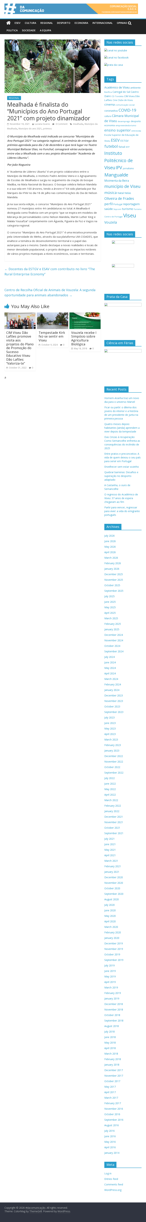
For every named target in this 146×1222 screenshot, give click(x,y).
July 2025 (109, 596)
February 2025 (112, 623)
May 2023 (110, 728)
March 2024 (111, 679)
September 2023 (113, 712)
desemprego (124, 121)
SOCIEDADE (29, 30)
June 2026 (110, 541)
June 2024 (110, 662)
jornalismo (128, 168)
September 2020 (113, 893)
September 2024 (113, 651)
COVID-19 (127, 110)
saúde (108, 209)
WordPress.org (112, 1190)
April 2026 (110, 552)
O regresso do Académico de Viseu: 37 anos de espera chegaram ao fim (121, 498)
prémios (47, 128)
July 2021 (109, 838)
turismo (127, 209)
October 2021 (112, 827)
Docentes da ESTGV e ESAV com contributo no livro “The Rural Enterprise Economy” (49, 271)
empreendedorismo (126, 125)
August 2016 (111, 1125)
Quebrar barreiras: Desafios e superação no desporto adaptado (121, 475)
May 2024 (110, 668)
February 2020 (112, 932)
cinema (109, 104)
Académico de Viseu (117, 87)
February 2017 (112, 1103)
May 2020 (110, 916)
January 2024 (111, 690)
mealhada (78, 123)
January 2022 (111, 811)
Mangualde (116, 175)
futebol (111, 146)
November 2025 (113, 579)
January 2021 (111, 871)
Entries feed (111, 1179)
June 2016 (110, 1136)
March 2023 (111, 739)
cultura (107, 116)
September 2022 (113, 772)
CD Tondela (117, 96)
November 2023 (113, 701)
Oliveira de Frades (119, 198)
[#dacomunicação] (8, 23)
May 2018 (110, 1042)
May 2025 (110, 607)
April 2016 (110, 1147)
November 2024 (113, 640)
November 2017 (113, 1075)
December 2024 (113, 635)
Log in (107, 1173)
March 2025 (111, 618)
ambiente (135, 87)
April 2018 (110, 1048)
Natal (121, 193)
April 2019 (110, 982)
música (110, 192)
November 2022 (113, 761)
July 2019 (109, 965)
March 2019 (111, 987)
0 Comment (61, 123)
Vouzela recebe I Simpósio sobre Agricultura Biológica (83, 338)
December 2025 (113, 574)
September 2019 (113, 960)
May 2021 (110, 849)
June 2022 (110, 783)
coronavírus (111, 110)
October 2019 (112, 954)
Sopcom (117, 209)
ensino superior (117, 130)
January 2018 (111, 1064)
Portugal (117, 204)
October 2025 (112, 585)
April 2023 (110, 734)
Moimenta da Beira (116, 181)
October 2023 (112, 706)
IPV (119, 167)
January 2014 (111, 1152)
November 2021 (113, 822)
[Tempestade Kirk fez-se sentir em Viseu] (52, 315)
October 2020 (112, 888)
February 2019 (112, 993)
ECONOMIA (81, 23)
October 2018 (112, 1015)
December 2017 (113, 1070)
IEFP (128, 147)
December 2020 (113, 877)
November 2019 (113, 949)
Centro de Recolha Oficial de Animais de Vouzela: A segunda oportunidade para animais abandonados (49, 292)
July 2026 (109, 535)
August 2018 (111, 1026)
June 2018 (110, 1037)
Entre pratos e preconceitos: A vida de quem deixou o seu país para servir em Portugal (122, 457)
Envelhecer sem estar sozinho (121, 466)
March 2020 (111, 927)
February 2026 (112, 563)
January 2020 (111, 938)
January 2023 (111, 750)
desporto (136, 121)
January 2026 (111, 568)
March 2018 (111, 1053)
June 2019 (110, 971)
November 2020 (113, 882)
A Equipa (45, 30)
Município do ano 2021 (30, 128)
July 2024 (109, 657)
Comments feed (113, 1184)
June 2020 (110, 910)
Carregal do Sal (121, 91)
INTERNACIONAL (102, 23)
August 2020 (111, 899)
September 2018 (113, 1020)
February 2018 (112, 1059)
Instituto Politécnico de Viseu (118, 160)
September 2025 (113, 590)
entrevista (136, 130)
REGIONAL (46, 23)
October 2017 (112, 1081)
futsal (122, 146)
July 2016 (109, 1130)
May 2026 (110, 546)
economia (109, 125)
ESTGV (124, 140)
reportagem (131, 204)
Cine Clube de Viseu (123, 100)
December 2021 (113, 816)
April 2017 (110, 1092)
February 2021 (112, 866)
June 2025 (110, 601)
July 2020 (109, 905)
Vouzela (110, 222)
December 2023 (113, 695)
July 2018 (109, 1031)
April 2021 (110, 855)
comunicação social (125, 104)
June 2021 (110, 844)
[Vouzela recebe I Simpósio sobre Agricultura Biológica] (85, 315)
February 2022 (112, 805)
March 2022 (111, 800)
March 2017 (111, 1097)
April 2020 (110, 921)
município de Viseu (122, 186)
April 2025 (110, 612)
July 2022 (109, 778)
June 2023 (110, 723)
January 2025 (111, 629)
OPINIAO (122, 23)
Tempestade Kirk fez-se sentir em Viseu (52, 336)
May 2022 (110, 789)
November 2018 (113, 1009)
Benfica (108, 92)
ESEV (17, 23)
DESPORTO (63, 23)
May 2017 (110, 1086)
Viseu (129, 215)
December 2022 (113, 756)
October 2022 (112, 767)
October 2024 (112, 646)
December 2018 (113, 1004)
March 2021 (111, 860)
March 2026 (111, 557)
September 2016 (113, 1119)
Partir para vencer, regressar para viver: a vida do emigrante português (122, 511)
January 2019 (111, 998)
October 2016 (112, 1114)
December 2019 (113, 943)
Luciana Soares (42, 123)
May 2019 (110, 976)
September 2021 (113, 833)
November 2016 (113, 1108)
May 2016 (110, 1141)
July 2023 (109, 717)
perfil (108, 204)
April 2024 (110, 673)
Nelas (127, 193)
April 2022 (110, 794)
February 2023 (112, 745)
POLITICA (12, 30)
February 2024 (112, 684)
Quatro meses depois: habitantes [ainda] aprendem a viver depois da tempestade (122, 427)
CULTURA (30, 23)
